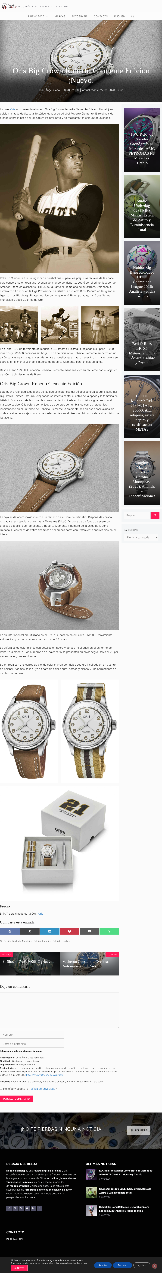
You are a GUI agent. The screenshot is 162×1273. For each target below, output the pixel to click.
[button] (132, 16)
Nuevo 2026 (36, 16)
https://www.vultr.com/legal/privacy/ (44, 1075)
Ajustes (142, 1265)
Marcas (60, 16)
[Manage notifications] (154, 1266)
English (119, 16)
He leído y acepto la (30, 1088)
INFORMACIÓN (14, 1238)
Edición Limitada (12, 941)
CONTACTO (101, 16)
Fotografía (79, 16)
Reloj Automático (42, 941)
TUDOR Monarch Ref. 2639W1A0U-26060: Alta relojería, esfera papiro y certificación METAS (142, 412)
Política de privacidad (42, 1088)
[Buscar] (155, 515)
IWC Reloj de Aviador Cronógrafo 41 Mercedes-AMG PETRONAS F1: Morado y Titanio (142, 148)
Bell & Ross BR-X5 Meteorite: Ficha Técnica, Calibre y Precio (142, 353)
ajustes (19, 1268)
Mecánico (27, 941)
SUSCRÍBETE (139, 1130)
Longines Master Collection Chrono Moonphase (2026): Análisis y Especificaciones (142, 479)
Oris (120, 90)
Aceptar (103, 1265)
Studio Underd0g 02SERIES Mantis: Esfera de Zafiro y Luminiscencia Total (142, 215)
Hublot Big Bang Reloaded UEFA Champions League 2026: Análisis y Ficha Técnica (142, 281)
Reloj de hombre (61, 941)
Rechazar (122, 1265)
